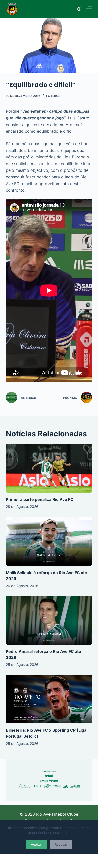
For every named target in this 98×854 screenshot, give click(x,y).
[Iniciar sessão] (79, 9)
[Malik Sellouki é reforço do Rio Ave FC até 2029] (49, 541)
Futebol (53, 96)
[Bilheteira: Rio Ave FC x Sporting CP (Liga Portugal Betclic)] (49, 699)
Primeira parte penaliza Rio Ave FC (39, 499)
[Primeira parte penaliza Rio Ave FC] (49, 468)
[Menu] (89, 9)
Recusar (61, 844)
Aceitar (36, 844)
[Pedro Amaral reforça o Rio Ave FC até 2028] (49, 620)
